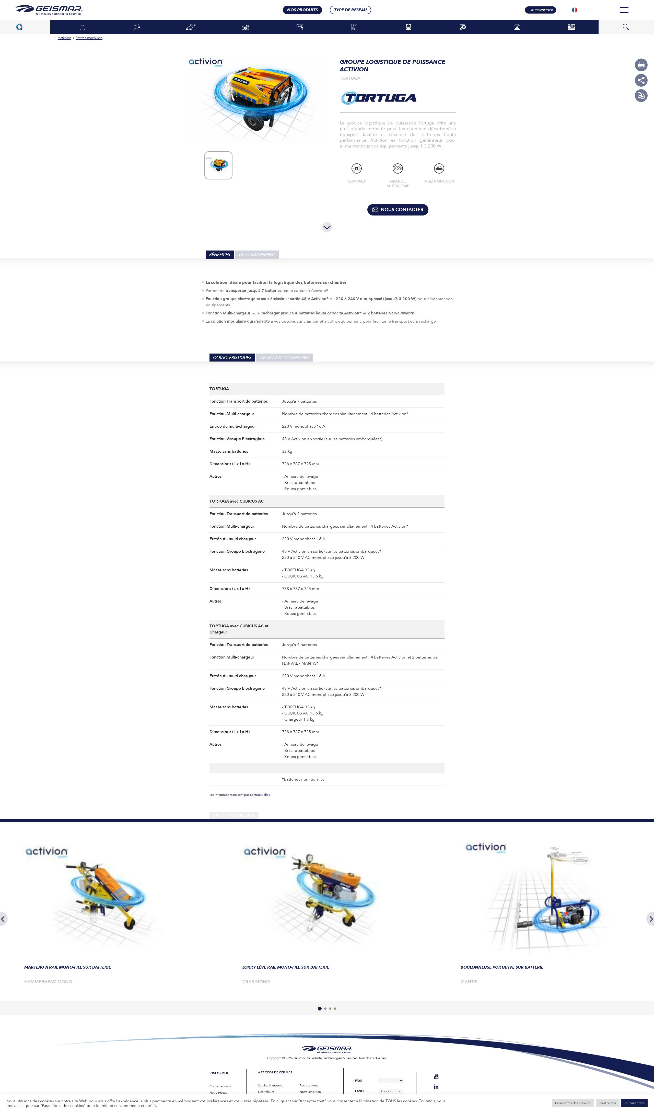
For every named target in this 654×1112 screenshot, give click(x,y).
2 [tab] (325, 1008)
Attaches (137, 27)
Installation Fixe (571, 27)
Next (650, 919)
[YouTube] (436, 1076)
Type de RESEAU (350, 10)
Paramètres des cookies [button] (573, 1103)
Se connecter (541, 10)
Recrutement (309, 1085)
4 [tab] (335, 1008)
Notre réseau (218, 1093)
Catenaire (300, 27)
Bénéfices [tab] (219, 254)
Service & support (270, 1085)
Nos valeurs (266, 1092)
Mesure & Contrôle (517, 27)
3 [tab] (330, 1008)
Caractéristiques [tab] (232, 357)
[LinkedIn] (436, 1086)
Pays (358, 1081)
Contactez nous (220, 1086)
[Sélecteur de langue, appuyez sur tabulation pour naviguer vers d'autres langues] (574, 10)
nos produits (302, 10)
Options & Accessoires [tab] (285, 357)
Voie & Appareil (354, 27)
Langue (361, 1091)
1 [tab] (320, 1009)
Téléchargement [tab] (257, 254)
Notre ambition (310, 1092)
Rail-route (463, 27)
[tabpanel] (109, 913)
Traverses (191, 27)
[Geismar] (42, 10)
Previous (4, 919)
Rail (82, 27)
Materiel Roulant (408, 27)
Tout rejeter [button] (607, 1103)
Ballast (245, 27)
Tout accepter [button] (634, 1103)
